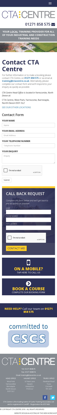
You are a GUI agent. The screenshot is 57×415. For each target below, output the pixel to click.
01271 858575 (30, 369)
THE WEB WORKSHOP (48, 413)
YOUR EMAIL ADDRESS (13, 130)
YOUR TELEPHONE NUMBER (16, 141)
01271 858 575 (37, 24)
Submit (7, 180)
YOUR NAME (8, 120)
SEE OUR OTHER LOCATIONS (16, 107)
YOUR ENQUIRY (10, 151)
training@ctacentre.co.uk (15, 80)
